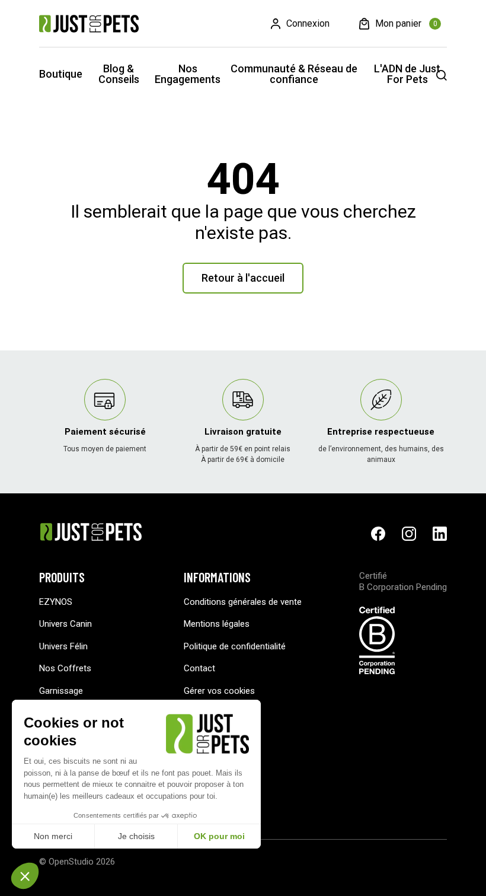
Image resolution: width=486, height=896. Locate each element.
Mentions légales (217, 623)
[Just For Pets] (89, 24)
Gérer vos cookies (219, 690)
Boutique (60, 74)
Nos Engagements (187, 73)
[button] (25, 876)
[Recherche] (441, 75)
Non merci (53, 836)
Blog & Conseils (118, 73)
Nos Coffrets (65, 668)
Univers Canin (65, 623)
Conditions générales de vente (243, 602)
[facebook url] (378, 534)
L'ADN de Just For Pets (407, 73)
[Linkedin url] (440, 534)
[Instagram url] (409, 534)
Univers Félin (63, 646)
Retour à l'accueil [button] (243, 278)
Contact (199, 668)
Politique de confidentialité (235, 646)
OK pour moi (219, 836)
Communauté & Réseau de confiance (294, 73)
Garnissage (61, 690)
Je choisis (136, 836)
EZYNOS (55, 602)
